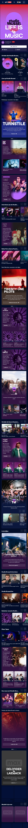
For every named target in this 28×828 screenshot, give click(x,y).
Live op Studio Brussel (8, 78)
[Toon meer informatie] (13, 82)
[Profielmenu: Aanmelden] (24, 2)
